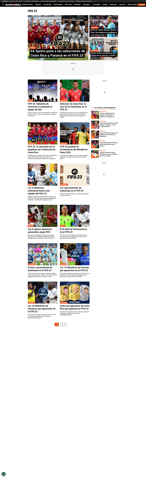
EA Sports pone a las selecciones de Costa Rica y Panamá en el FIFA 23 (58, 53)
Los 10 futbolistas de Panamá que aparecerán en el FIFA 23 (74, 269)
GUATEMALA (86, 4)
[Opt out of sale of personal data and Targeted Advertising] (3, 474)
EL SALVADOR (96, 4)
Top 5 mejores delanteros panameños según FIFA (40, 231)
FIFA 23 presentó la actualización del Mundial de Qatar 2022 (74, 149)
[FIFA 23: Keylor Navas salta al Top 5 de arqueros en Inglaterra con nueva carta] (103, 26)
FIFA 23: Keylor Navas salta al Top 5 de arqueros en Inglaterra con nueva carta (104, 32)
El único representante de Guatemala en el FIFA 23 (40, 269)
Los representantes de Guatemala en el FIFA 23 (71, 189)
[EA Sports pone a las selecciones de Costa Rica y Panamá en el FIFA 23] (58, 37)
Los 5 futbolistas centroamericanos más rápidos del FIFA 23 (39, 190)
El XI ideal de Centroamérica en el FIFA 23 (73, 231)
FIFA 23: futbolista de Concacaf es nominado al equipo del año (40, 106)
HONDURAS (77, 4)
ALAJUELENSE (47, 4)
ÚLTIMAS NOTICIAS (27, 4)
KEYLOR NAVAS (58, 4)
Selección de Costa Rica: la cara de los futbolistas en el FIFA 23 (73, 106)
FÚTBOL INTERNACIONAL (135, 4)
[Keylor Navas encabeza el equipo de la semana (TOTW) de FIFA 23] (103, 49)
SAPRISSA (38, 4)
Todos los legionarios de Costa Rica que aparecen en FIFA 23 (74, 307)
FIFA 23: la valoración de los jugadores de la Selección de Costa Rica (41, 149)
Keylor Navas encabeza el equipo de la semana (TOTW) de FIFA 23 (103, 55)
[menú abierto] (3, 5)
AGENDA (142, 4)
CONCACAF (122, 4)
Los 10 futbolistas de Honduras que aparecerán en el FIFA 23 (41, 308)
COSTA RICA (68, 4)
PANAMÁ (105, 4)
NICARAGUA (113, 4)
